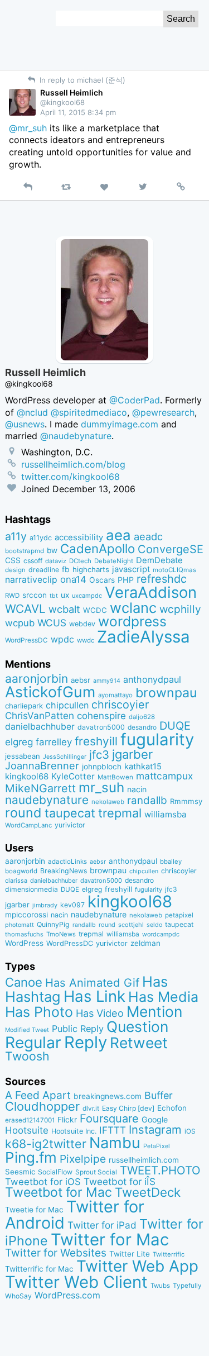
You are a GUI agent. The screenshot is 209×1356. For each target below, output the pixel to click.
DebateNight (113, 561)
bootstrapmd (24, 551)
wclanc (133, 607)
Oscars (102, 579)
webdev (82, 624)
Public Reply (78, 1028)
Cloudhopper (42, 1106)
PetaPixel (156, 1146)
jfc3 (99, 755)
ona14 (73, 579)
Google (155, 1119)
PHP (126, 579)
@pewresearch (163, 412)
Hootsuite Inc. (73, 1131)
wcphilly (180, 609)
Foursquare (109, 1118)
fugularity (157, 739)
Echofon (172, 1107)
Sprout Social (96, 1172)
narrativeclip (31, 579)
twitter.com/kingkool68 (70, 476)
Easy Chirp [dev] (128, 1108)
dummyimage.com (119, 424)
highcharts (90, 569)
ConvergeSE (170, 549)
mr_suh (101, 787)
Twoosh (27, 1056)
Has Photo (39, 1011)
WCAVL (25, 609)
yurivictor (70, 825)
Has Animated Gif (92, 982)
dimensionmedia (31, 889)
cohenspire (101, 715)
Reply (85, 1042)
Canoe (23, 982)
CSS (13, 560)
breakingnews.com (108, 1096)
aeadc (148, 536)
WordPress (24, 943)
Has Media (163, 996)
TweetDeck (148, 1192)
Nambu (114, 1143)
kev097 (72, 905)
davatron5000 (101, 727)
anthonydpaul (152, 679)
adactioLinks (67, 861)
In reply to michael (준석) (81, 79)
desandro (142, 727)
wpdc (62, 639)
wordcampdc (160, 934)
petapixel (179, 915)
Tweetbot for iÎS (119, 1181)
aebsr (80, 679)
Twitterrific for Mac (39, 1268)
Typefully (187, 1286)
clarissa (16, 880)
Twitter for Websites (55, 1252)
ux (65, 595)
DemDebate (159, 560)
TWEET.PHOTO (160, 1170)
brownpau (166, 693)
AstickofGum (50, 692)
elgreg (19, 742)
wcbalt (64, 609)
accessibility (79, 537)
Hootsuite (26, 1130)
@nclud (32, 412)
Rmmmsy (186, 801)
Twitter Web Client (76, 1282)
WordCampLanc (28, 825)
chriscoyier (120, 704)
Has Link (94, 996)
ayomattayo (115, 695)
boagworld (21, 871)
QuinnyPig (53, 924)
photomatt (19, 925)
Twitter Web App (137, 1266)
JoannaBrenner (42, 765)
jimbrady (44, 905)
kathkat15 (143, 767)
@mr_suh (28, 128)
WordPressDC (26, 640)
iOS (190, 1131)
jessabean (22, 755)
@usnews (25, 424)
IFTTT (112, 1130)
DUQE (175, 725)
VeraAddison (151, 592)
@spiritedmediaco (89, 412)
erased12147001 (30, 1120)
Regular (33, 1042)
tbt (54, 596)
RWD (12, 596)
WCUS (51, 623)
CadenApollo (97, 548)
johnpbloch (101, 766)
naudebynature (47, 800)
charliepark (24, 705)
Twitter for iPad (102, 1225)
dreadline (43, 569)
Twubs (160, 1286)
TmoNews (61, 934)
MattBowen (115, 777)
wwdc (85, 640)
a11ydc (41, 538)
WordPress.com (67, 1295)
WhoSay (18, 1296)
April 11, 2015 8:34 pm (78, 112)
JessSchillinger (64, 756)
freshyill (96, 741)
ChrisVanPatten (39, 715)
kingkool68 (26, 776)
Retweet (139, 1043)
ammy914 (106, 680)
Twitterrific (168, 1254)
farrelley (54, 742)
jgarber (132, 754)
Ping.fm (31, 1157)
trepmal (120, 813)
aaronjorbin (36, 679)
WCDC (95, 610)
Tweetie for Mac (34, 1209)
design (15, 570)
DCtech (80, 561)
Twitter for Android (74, 1215)
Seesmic (20, 1171)
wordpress (132, 621)
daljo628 (142, 717)
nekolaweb (107, 802)
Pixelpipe (83, 1158)
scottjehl (131, 925)
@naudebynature (75, 435)
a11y (16, 536)
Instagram (155, 1129)
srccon (34, 595)
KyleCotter (73, 776)
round (23, 813)
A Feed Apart (38, 1095)
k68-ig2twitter (45, 1143)
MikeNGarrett (40, 788)
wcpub (20, 623)
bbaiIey (171, 861)
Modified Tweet (27, 1030)
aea (118, 535)
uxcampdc (87, 596)
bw (52, 550)
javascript (131, 569)
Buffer (158, 1095)
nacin (137, 789)
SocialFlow (55, 1172)
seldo (154, 925)
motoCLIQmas (174, 570)
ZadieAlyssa (143, 636)
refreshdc (162, 579)
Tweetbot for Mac (58, 1192)
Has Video (100, 1013)
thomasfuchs (24, 934)
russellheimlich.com (144, 1159)
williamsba (165, 814)
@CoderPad (134, 400)
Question (137, 1026)
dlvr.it (90, 1108)
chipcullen (67, 705)
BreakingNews (63, 871)
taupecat (70, 813)
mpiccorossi (26, 914)
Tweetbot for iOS (43, 1181)
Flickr (67, 1119)
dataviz (55, 561)
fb (66, 569)
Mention (154, 1011)
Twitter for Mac (110, 1239)
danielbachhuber (40, 726)
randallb (147, 800)
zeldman (145, 943)
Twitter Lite (129, 1253)
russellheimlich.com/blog (73, 464)
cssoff (32, 560)
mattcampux (164, 776)
